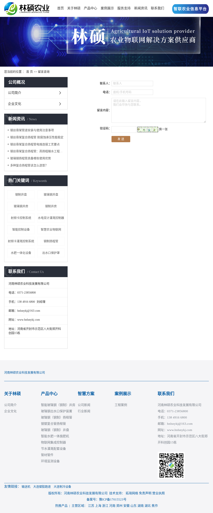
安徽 (126, 505)
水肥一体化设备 (21, 252)
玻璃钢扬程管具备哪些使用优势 (30, 158)
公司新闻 (84, 405)
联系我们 (157, 8)
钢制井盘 (21, 194)
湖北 (148, 505)
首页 (60, 8)
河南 (112, 505)
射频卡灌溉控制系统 (21, 241)
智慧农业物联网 (51, 229)
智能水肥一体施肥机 (55, 436)
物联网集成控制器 (53, 442)
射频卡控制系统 (21, 217)
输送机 (26, 486)
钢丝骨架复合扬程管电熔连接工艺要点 (35, 144)
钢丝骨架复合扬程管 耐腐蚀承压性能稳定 (36, 137)
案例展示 (107, 8)
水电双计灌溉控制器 (51, 217)
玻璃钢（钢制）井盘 (55, 430)
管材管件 (47, 455)
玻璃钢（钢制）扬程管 (56, 417)
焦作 (155, 505)
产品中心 (90, 8)
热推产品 (61, 505)
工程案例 (121, 405)
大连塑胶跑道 (42, 486)
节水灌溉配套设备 (53, 448)
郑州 (119, 505)
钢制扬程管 (51, 241)
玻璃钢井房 (21, 206)
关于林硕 (73, 8)
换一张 (163, 129)
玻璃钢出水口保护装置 (56, 411)
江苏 (91, 505)
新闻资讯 (140, 8)
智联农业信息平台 (190, 9)
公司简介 (14, 93)
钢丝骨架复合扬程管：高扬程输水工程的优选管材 (37, 151)
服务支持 (124, 8)
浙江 (105, 505)
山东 (133, 505)
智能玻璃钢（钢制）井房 (58, 405)
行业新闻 (84, 411)
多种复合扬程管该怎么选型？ (29, 165)
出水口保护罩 (51, 252)
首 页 (29, 71)
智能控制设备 (21, 229)
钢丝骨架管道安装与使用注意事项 (32, 130)
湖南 (140, 505)
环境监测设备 (50, 461)
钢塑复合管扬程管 (53, 423)
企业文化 (14, 104)
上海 (98, 505)
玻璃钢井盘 (51, 194)
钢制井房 (51, 206)
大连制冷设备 (62, 486)
